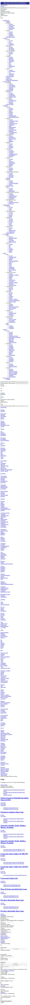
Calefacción (3, 619)
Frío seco (11, 29)
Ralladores (11, 141)
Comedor (3, 765)
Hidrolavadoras (12, 127)
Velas (10, 290)
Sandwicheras (12, 163)
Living (2, 728)
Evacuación (11, 94)
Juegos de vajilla (12, 257)
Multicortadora (12, 197)
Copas (10, 266)
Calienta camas (12, 230)
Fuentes (10, 259)
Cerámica (11, 182)
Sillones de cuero (12, 342)
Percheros (11, 361)
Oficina (2, 759)
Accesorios (11, 122)
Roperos (11, 352)
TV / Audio (5, 234)
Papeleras (11, 314)
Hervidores (3, 558)
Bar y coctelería (12, 269)
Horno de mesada (10, 76)
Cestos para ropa (12, 313)
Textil (7, 323)
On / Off (11, 213)
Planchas (2, 571)
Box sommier (12, 355)
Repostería (11, 283)
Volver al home (4, 785)
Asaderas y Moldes (13, 282)
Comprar (8, 379)
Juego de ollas (12, 280)
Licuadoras (3, 541)
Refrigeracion (6, 20)
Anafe (2, 458)
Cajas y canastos (12, 319)
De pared (11, 221)
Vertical (10, 33)
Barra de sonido (12, 241)
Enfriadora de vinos (10, 37)
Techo (10, 65)
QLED (10, 252)
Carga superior (12, 86)
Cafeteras (3, 499)
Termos (10, 170)
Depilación (11, 175)
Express (10, 113)
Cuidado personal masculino (7, 584)
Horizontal (11, 35)
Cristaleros (11, 375)
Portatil (10, 216)
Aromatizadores (4, 682)
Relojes (10, 294)
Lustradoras (11, 133)
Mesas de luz (12, 350)
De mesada (11, 48)
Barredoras (11, 131)
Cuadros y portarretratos (14, 300)
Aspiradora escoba (13, 123)
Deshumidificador (10, 233)
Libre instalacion (12, 100)
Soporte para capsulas (13, 306)
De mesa (11, 102)
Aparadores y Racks (13, 336)
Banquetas (11, 370)
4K (9, 247)
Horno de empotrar (5, 440)
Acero (10, 208)
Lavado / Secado (7, 81)
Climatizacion (6, 205)
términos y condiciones (9, 970)
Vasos (10, 264)
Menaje (10, 277)
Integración (11, 60)
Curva (10, 67)
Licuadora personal (13, 154)
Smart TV (3, 637)
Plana (10, 62)
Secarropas (3, 482)
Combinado (11, 74)
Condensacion (12, 95)
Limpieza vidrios (12, 129)
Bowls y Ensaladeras (13, 261)
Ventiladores (3, 611)
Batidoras (3, 534)
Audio (2, 630)
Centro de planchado (13, 183)
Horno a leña (9, 79)
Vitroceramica (12, 71)
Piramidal (11, 58)
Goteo (10, 110)
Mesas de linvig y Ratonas (15, 337)
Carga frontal (12, 85)
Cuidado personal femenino (7, 563)
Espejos (10, 297)
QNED (10, 250)
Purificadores (12, 66)
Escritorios (11, 365)
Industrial (11, 88)
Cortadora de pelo (13, 196)
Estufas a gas (12, 231)
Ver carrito (3, 985)
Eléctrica (11, 43)
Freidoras (8, 178)
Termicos (11, 309)
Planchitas (11, 177)
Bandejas (11, 305)
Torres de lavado (9, 104)
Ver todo (11, 24)
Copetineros (11, 267)
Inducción (11, 75)
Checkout (3, 992)
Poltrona (11, 333)
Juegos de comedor (13, 371)
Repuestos (11, 203)
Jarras (10, 271)
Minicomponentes (13, 238)
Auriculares (11, 240)
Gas (10, 42)
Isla (9, 63)
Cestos (10, 295)
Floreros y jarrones (13, 299)
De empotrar (11, 49)
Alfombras (11, 327)
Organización (3, 712)
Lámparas (11, 296)
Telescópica (11, 61)
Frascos (10, 278)
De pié (10, 222)
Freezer (2, 418)
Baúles (10, 353)
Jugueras (11, 156)
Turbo (10, 224)
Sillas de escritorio (13, 366)
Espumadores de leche (14, 117)
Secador (10, 174)
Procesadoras (3, 527)
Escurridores (11, 320)
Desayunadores (12, 376)
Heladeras (3, 411)
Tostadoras (11, 161)
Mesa (2, 650)
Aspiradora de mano (13, 121)
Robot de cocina (12, 138)
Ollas (2, 579)
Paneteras (11, 164)
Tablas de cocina (12, 285)
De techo (11, 225)
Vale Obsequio (6, 378)
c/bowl (10, 145)
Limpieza (3, 510)
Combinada (11, 44)
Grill (10, 160)
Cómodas (11, 351)
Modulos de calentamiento (12, 80)
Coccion (5, 38)
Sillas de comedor (13, 374)
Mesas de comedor (13, 373)
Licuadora (11, 152)
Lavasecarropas (9, 90)
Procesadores (12, 137)
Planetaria (11, 146)
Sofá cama (11, 339)
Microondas (3, 435)
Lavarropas (3, 473)
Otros (10, 229)
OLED (10, 248)
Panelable (11, 26)
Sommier (11, 346)
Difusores (11, 289)
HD (10, 245)
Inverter (10, 215)
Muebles (5, 329)
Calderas (11, 276)
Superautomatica (12, 115)
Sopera (10, 140)
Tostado (2, 549)
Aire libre (8, 77)
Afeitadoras (11, 194)
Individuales (11, 268)
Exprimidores (12, 155)
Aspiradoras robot (13, 132)
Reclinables (11, 338)
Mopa (10, 126)
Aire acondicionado (5, 604)
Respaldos (11, 348)
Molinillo (11, 112)
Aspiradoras (11, 124)
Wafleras (11, 165)
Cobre (10, 210)
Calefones (3, 599)
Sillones (10, 334)
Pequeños (5, 105)
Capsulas (11, 114)
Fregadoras (11, 128)
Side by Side (12, 25)
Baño (2, 720)
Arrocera (11, 189)
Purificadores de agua (13, 202)
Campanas (3, 445)
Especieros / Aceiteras (14, 275)
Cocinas (2, 429)
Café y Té (11, 262)
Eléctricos (11, 169)
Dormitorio (3, 740)
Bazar (4, 253)
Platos (10, 263)
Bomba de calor (12, 96)
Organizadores (12, 322)
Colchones (11, 347)
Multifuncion (12, 191)
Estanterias (11, 360)
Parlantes (11, 239)
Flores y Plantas (12, 301)
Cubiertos (11, 258)
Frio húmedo (12, 28)
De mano (11, 147)
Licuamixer (11, 151)
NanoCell (11, 249)
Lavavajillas (3, 488)
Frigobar (8, 21)
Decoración (3, 687)
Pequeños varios (9, 185)
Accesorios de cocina (5, 668)
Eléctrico (11, 53)
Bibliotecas (11, 341)
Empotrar (11, 109)
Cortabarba (11, 198)
